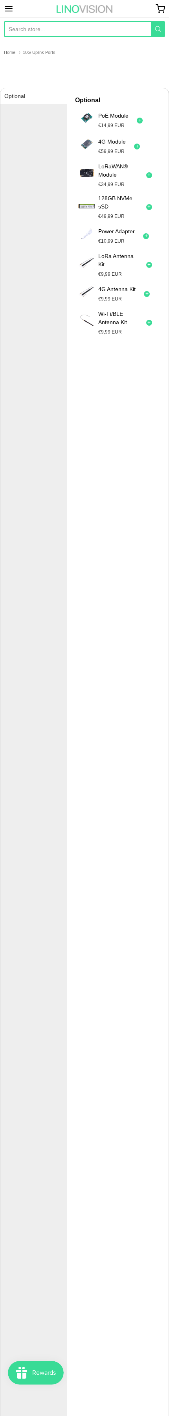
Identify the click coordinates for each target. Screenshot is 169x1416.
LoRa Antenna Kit (116, 260)
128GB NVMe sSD (115, 202)
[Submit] (158, 29)
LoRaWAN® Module (113, 170)
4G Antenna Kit (117, 289)
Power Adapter (116, 231)
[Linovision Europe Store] (84, 9)
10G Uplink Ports (39, 52)
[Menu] (20, 8)
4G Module (112, 141)
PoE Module (113, 115)
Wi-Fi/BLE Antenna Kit (112, 318)
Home (9, 52)
